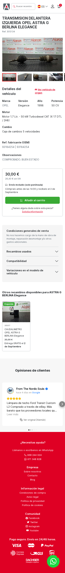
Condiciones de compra (33, 492)
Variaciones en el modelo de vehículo (24, 272)
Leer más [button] (12, 414)
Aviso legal (32, 497)
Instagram (34, 526)
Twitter (33, 522)
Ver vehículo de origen (45, 91)
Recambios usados (18, 251)
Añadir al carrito (34, 200)
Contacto (32, 475)
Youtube (34, 530)
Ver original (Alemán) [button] (34, 419)
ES (43, 6)
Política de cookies (32, 505)
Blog (32, 479)
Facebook (34, 518)
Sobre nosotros (32, 471)
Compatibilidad (16, 261)
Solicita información (32, 211)
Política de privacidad (32, 501)
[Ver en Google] (10, 390)
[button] (3, 404)
